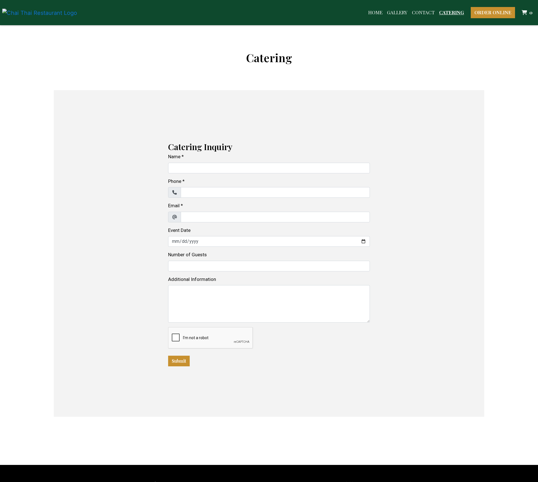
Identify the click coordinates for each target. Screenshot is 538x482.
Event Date (179, 230)
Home (375, 12)
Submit (179, 361)
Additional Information (192, 279)
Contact (423, 12)
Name (174, 156)
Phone (174, 181)
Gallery (397, 12)
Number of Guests (187, 254)
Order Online (492, 12)
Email (174, 205)
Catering (451, 12)
